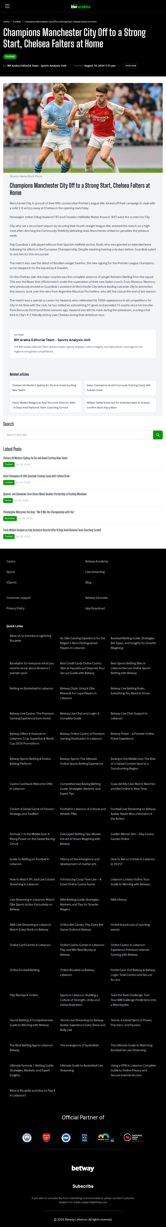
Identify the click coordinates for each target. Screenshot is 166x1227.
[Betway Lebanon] (83, 6)
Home (6, 21)
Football (17, 21)
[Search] (158, 435)
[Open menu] (7, 6)
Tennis (8, 500)
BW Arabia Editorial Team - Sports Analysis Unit (36, 66)
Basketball (10, 518)
